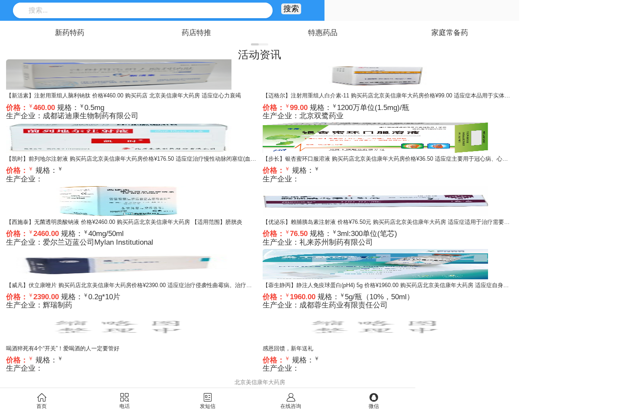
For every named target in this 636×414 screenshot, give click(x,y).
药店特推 (196, 33)
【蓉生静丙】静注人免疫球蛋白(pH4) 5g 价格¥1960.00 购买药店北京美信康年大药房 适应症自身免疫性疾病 (397, 285)
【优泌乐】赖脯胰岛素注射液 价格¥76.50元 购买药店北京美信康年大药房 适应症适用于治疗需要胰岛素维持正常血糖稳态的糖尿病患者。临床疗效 (445, 222)
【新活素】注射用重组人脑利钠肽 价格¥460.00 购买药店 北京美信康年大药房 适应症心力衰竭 (123, 95)
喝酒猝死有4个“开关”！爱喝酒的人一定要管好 (62, 348)
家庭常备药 (449, 33)
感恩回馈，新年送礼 (288, 348)
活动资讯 (259, 55)
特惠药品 (322, 33)
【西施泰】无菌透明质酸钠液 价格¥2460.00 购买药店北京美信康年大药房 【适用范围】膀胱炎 (124, 222)
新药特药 (69, 33)
